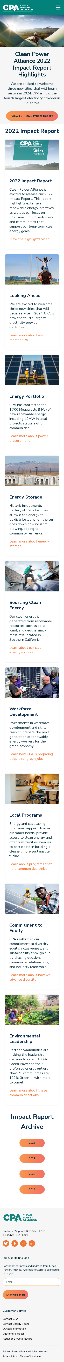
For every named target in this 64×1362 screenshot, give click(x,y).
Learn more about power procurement (28, 438)
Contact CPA (10, 1319)
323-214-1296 (19, 1235)
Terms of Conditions (30, 1356)
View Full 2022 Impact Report (32, 116)
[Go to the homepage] (30, 1219)
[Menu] (58, 7)
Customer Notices (14, 1334)
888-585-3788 (35, 1231)
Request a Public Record (17, 1339)
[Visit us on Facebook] (14, 1243)
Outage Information (14, 1329)
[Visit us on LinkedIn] (32, 1243)
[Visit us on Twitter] (6, 1243)
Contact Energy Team (16, 1324)
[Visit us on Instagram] (23, 1243)
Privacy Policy (10, 1356)
